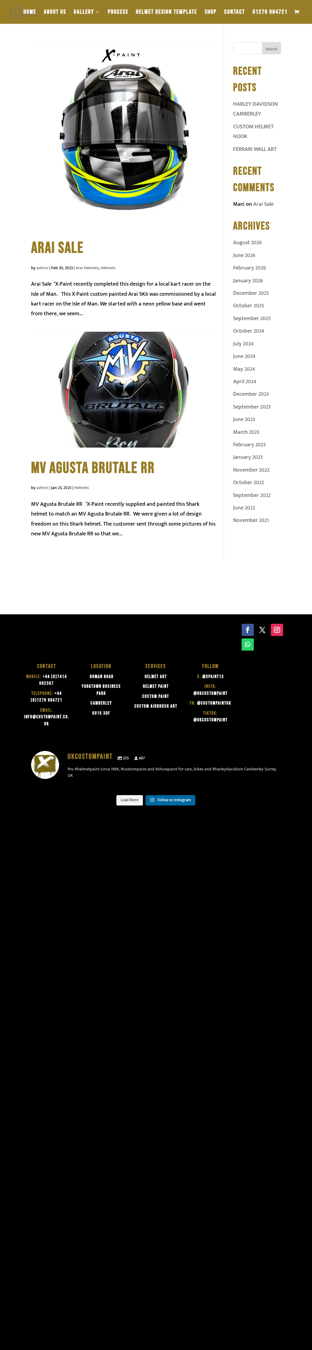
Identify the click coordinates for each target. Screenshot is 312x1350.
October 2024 (248, 331)
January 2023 (248, 457)
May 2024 (244, 369)
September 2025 (252, 318)
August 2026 (247, 242)
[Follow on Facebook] (248, 630)
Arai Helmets (87, 267)
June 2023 (244, 419)
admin (42, 267)
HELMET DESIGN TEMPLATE (166, 13)
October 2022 (248, 482)
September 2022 (252, 495)
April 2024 (244, 381)
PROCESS (118, 13)
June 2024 (244, 356)
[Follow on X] (262, 630)
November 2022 (251, 470)
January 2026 (248, 280)
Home (29, 13)
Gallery (84, 13)
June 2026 (244, 255)
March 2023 (246, 432)
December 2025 (251, 293)
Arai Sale (57, 248)
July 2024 (243, 343)
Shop (211, 13)
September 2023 (252, 407)
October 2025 (248, 305)
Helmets (108, 267)
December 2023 (251, 394)
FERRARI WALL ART (255, 149)
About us (55, 13)
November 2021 (251, 520)
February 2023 (249, 444)
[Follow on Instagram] (277, 630)
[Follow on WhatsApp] (248, 644)
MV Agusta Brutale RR (93, 468)
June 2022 (244, 507)
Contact (234, 13)
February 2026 (249, 268)
